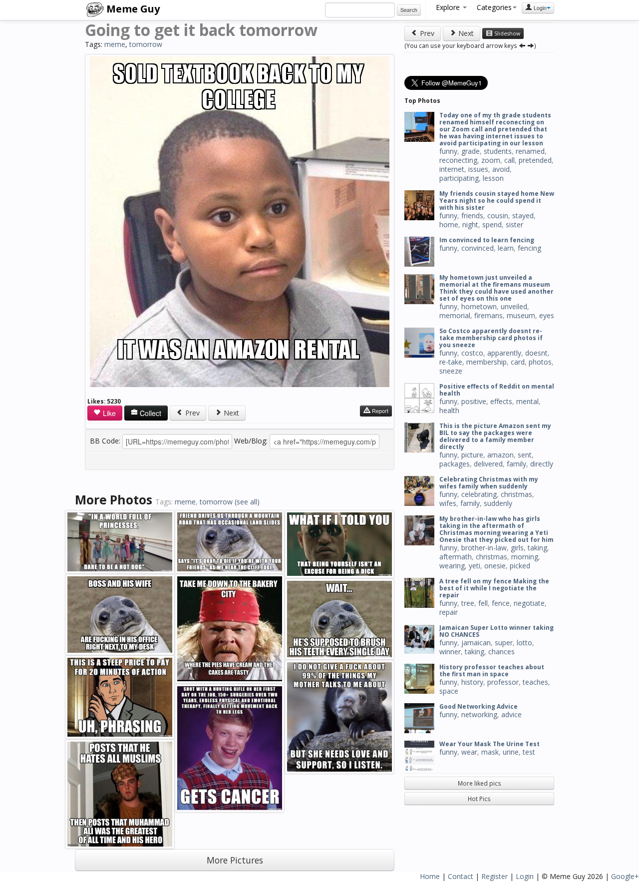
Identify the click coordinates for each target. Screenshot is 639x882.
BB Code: (105, 440)
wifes (447, 503)
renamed (530, 151)
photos (540, 362)
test (529, 752)
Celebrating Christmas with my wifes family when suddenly (488, 482)
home (448, 224)
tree (467, 603)
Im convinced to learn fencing (486, 240)
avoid (501, 169)
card (518, 362)
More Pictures (235, 860)
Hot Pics (479, 799)
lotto (524, 642)
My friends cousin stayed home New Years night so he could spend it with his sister (496, 200)
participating (459, 178)
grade (470, 151)
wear (469, 752)
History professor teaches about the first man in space (491, 670)
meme (114, 44)
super (504, 642)
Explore (449, 7)
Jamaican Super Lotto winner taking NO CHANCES (496, 631)
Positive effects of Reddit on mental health (496, 390)
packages (454, 463)
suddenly (498, 503)
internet (451, 169)
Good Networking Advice (478, 706)
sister (514, 224)
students (498, 151)
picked (520, 565)
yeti (474, 565)
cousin (497, 215)
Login (539, 7)
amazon (500, 454)
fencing (529, 248)
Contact (460, 876)
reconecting (458, 160)
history (472, 682)
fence (501, 603)
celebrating (479, 494)
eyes (546, 315)
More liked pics (479, 783)
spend (492, 224)
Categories (494, 7)
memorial (454, 315)
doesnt (536, 353)
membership (486, 362)
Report (379, 411)
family (516, 463)
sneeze (450, 371)
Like (108, 413)
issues (478, 169)
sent (525, 454)
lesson (493, 178)
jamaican (476, 642)
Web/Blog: (251, 440)
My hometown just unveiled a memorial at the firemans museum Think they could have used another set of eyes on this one (496, 288)
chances (501, 651)
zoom (490, 160)
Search (408, 9)
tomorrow (145, 44)
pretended (535, 160)
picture (472, 454)
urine (511, 752)
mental (527, 401)
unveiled (514, 306)
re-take (450, 362)
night (470, 224)
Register (494, 876)
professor (503, 682)
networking (479, 714)
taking (537, 547)
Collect (149, 413)
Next (230, 413)
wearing (452, 565)
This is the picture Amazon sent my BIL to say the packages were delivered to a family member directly (495, 436)
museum (521, 315)
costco (472, 353)
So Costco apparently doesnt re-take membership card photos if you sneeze (491, 338)
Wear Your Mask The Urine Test (489, 744)
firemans (488, 315)
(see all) (247, 501)
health (449, 410)
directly (541, 463)
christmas (516, 494)
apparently (504, 353)
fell (483, 603)
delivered (488, 463)
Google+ (625, 876)
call (509, 160)
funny (448, 151)
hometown (479, 306)
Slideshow (506, 33)
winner (450, 651)
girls (517, 547)
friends (472, 215)
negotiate (529, 603)
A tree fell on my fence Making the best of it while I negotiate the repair (494, 588)
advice (511, 714)
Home (430, 876)
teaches (535, 682)
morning (524, 556)
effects (501, 401)
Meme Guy (132, 8)
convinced (477, 248)
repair (448, 612)
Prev (191, 413)
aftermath (455, 556)
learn (506, 248)
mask (490, 752)
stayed (523, 215)
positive (473, 401)
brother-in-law (484, 547)
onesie (495, 565)
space (448, 691)
